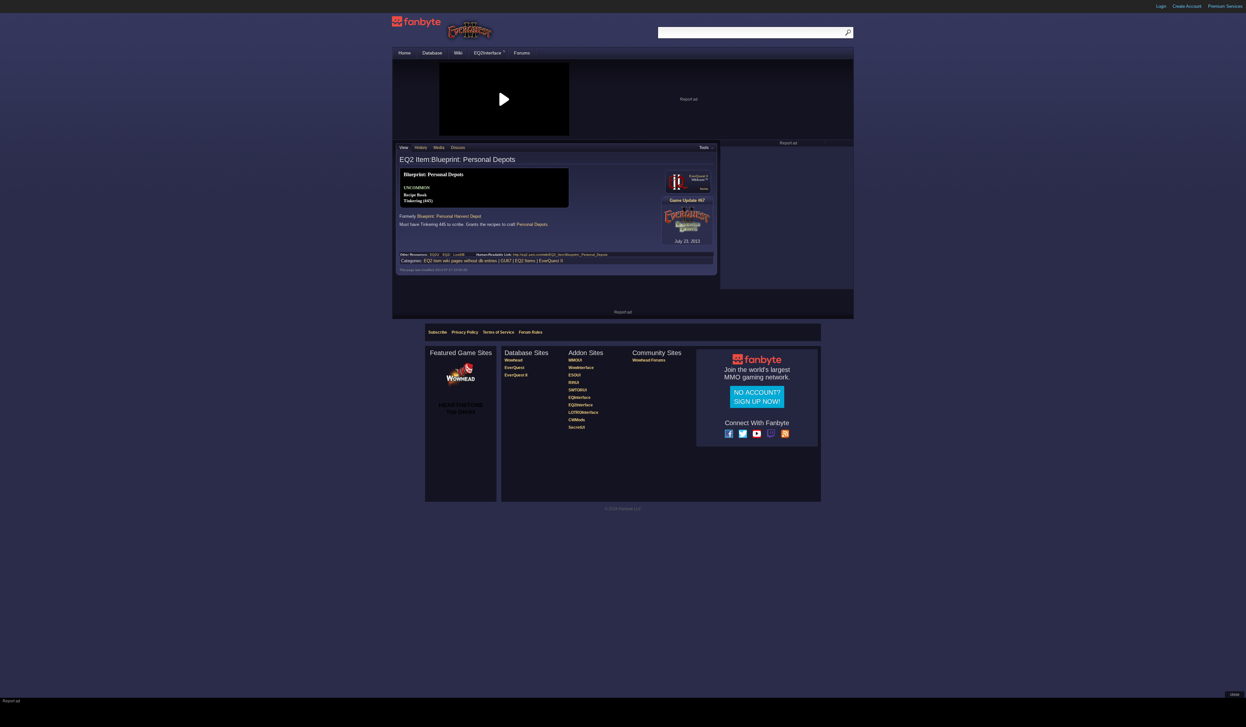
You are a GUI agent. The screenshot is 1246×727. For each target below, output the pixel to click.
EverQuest (514, 367)
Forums (522, 52)
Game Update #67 (687, 200)
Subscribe (437, 332)
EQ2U (434, 254)
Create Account (1187, 6)
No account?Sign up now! (757, 397)
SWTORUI (577, 390)
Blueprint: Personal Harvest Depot (449, 216)
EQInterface (579, 397)
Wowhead (513, 360)
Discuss (458, 147)
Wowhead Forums (649, 360)
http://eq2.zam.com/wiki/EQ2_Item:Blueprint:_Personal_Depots (560, 254)
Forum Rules (531, 332)
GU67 (506, 260)
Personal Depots (532, 224)
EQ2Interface (487, 52)
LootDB (459, 254)
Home (404, 52)
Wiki (458, 52)
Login (1161, 6)
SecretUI (576, 427)
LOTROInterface (583, 412)
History (421, 147)
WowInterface (581, 367)
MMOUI (575, 360)
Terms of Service (498, 332)
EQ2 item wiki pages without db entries (460, 260)
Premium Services (1225, 6)
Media (439, 147)
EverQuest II (698, 176)
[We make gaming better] (21, 6)
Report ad (689, 99)
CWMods (576, 420)
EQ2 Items (525, 260)
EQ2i (446, 254)
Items (704, 189)
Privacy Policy (465, 332)
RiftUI (573, 382)
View (403, 147)
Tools (704, 147)
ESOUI (574, 375)
